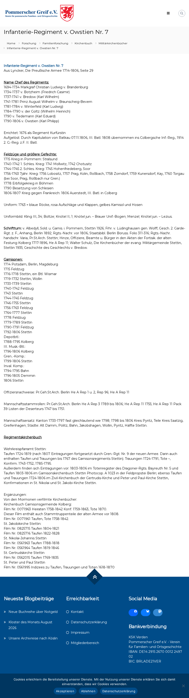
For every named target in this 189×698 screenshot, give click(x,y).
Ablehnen (88, 691)
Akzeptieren (65, 691)
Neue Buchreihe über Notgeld (33, 612)
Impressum (80, 632)
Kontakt (77, 612)
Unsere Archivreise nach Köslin (33, 638)
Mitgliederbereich (85, 643)
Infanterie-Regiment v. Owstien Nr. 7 (33, 66)
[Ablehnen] (183, 685)
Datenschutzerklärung (89, 622)
